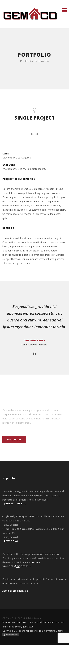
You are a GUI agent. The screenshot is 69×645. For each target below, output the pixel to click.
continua (35, 562)
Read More (14, 439)
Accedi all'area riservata (15, 590)
